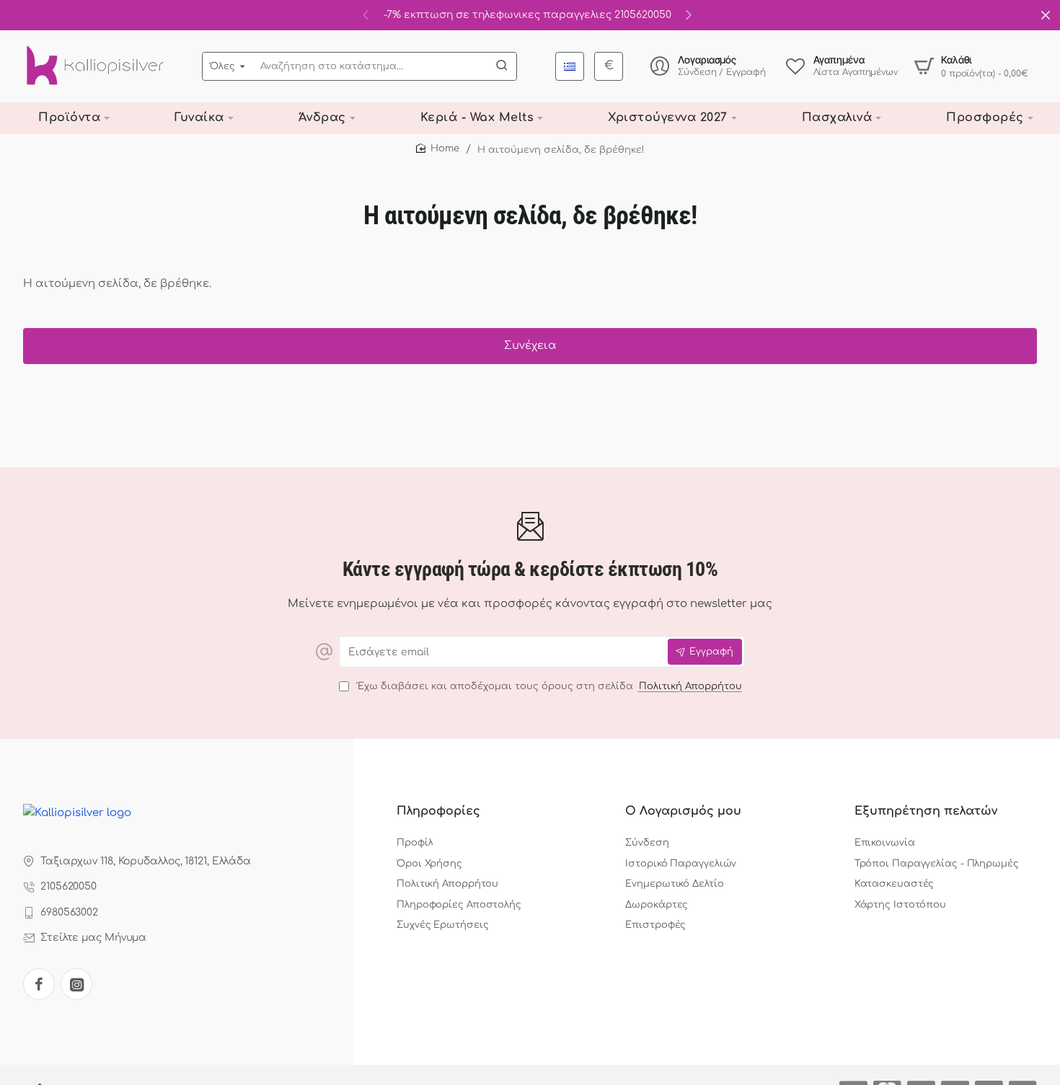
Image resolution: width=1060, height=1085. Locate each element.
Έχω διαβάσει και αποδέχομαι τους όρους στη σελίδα (547, 686)
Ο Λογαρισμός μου (683, 811)
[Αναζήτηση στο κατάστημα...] (501, 66)
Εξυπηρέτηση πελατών (925, 811)
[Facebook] (39, 984)
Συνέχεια (530, 346)
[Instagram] (76, 984)
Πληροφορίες (438, 811)
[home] (437, 149)
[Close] (1045, 15)
